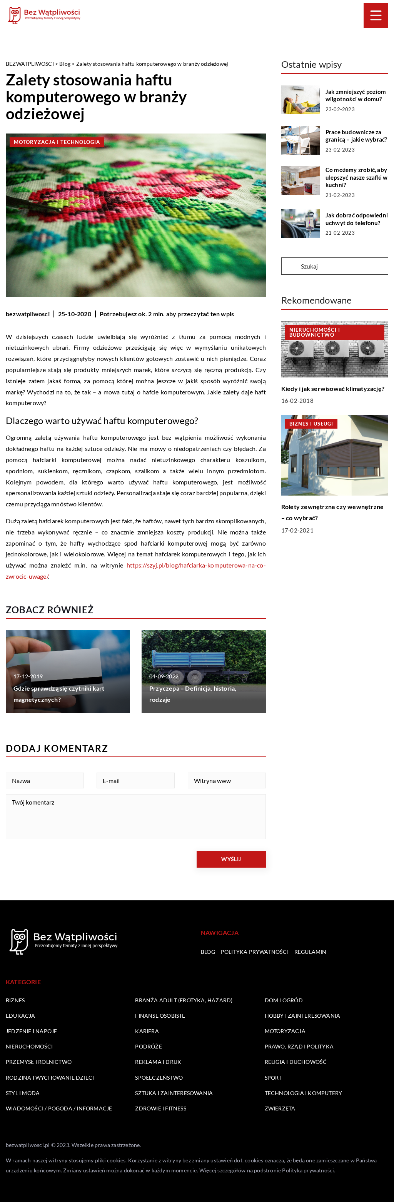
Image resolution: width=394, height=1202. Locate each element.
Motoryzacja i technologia (57, 142)
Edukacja (20, 1015)
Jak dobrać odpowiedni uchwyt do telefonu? (357, 219)
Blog (208, 951)
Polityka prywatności (255, 951)
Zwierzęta (280, 1108)
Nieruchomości (29, 1046)
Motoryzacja (285, 1031)
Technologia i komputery (303, 1093)
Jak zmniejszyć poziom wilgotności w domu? (356, 95)
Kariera (147, 1031)
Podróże (148, 1046)
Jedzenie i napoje (31, 1031)
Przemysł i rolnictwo (39, 1061)
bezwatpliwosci (28, 313)
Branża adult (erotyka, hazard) (183, 1000)
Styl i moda (23, 1093)
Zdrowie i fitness (160, 1108)
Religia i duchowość (296, 1061)
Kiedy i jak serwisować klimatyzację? (332, 388)
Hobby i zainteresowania (303, 1015)
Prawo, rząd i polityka (299, 1046)
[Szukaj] (290, 266)
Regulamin (310, 951)
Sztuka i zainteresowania (174, 1093)
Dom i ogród (284, 1000)
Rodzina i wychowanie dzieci (50, 1077)
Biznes (15, 1000)
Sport (273, 1077)
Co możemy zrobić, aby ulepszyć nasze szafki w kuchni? (357, 177)
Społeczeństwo (159, 1077)
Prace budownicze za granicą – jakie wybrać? (356, 136)
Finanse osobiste (160, 1015)
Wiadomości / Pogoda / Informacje (59, 1108)
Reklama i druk (158, 1061)
